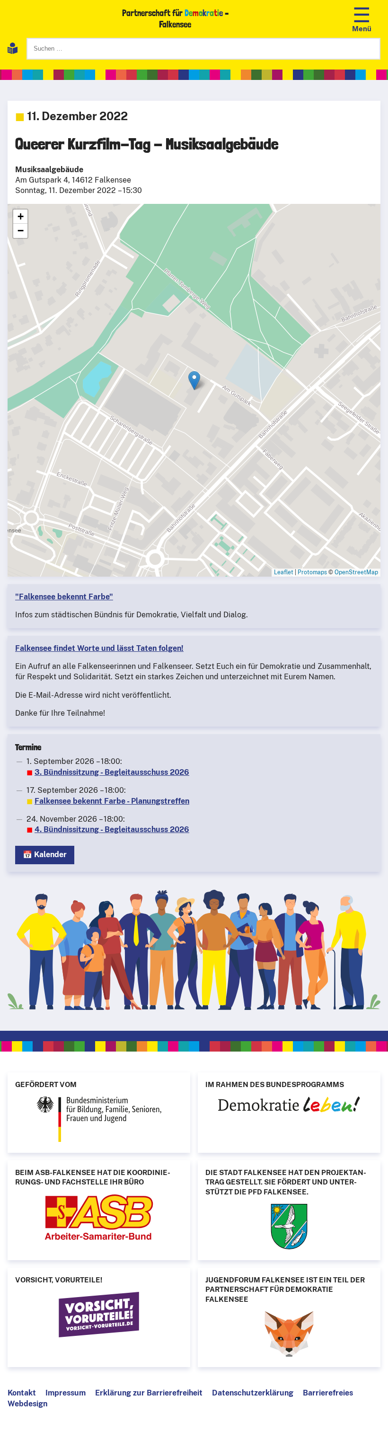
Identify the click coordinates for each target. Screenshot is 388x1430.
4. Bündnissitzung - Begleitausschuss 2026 (112, 829)
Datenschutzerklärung (252, 1392)
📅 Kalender (45, 854)
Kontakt (22, 1392)
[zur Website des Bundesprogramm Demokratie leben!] (289, 1106)
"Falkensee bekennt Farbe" (64, 596)
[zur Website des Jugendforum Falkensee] (289, 1335)
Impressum (65, 1392)
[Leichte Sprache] (13, 50)
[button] (194, 380)
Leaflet (283, 572)
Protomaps (312, 572)
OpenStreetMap (356, 572)
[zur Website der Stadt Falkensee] (289, 1228)
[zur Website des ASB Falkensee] (99, 1218)
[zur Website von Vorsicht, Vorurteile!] (99, 1316)
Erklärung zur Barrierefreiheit (149, 1392)
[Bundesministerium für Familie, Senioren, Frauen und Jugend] (99, 1121)
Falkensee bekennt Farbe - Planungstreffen (112, 801)
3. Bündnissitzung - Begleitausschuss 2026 (112, 772)
